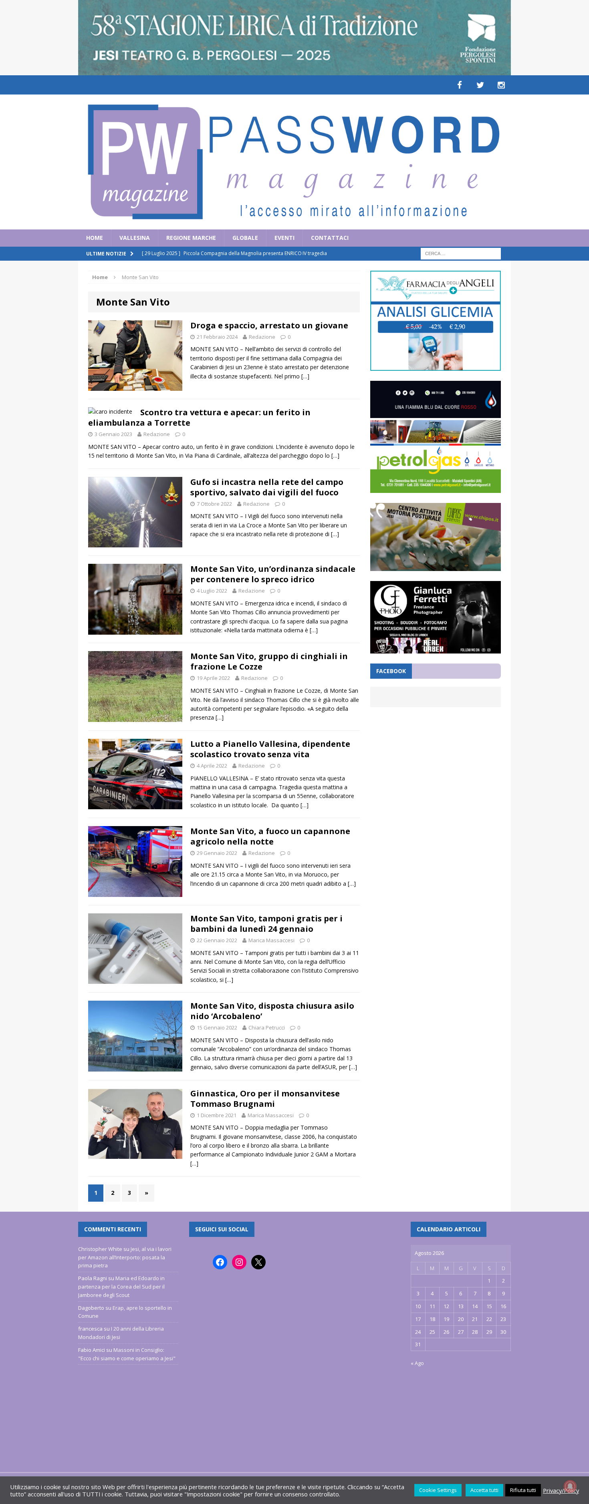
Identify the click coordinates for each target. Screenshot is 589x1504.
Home (94, 237)
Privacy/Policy (561, 1490)
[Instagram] (501, 85)
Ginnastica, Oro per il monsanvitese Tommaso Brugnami (265, 1098)
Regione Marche (191, 237)
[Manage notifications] (570, 1486)
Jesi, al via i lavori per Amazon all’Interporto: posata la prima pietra (124, 1257)
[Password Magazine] (294, 162)
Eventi (284, 237)
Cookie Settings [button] (438, 1490)
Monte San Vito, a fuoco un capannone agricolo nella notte (270, 836)
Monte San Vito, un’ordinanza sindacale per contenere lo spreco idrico (272, 574)
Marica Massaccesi (271, 940)
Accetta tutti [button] (484, 1490)
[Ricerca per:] (461, 253)
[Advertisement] (435, 771)
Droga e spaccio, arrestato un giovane (269, 325)
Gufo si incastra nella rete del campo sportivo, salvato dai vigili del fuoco (266, 487)
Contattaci (330, 237)
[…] (305, 376)
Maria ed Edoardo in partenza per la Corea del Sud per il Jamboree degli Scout (121, 1287)
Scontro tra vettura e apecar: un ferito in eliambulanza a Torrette (199, 417)
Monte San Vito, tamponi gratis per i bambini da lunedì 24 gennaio (266, 923)
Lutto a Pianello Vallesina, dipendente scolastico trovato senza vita (270, 749)
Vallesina (134, 237)
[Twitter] (480, 85)
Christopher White (100, 1249)
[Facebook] (459, 85)
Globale (245, 237)
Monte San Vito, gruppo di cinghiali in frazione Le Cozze (269, 661)
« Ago (417, 1363)
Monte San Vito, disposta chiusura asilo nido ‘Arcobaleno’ (272, 1010)
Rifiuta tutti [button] (523, 1490)
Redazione (262, 336)
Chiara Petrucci (266, 1027)
